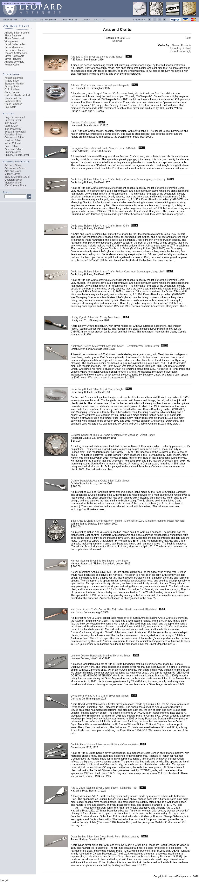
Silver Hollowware (14, 55)
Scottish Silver (12, 120)
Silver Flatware (12, 58)
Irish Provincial (12, 128)
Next (188, 37)
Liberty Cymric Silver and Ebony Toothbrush (95, 317)
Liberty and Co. (13, 98)
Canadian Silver (13, 134)
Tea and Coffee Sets (16, 53)
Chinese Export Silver (16, 154)
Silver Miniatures (13, 47)
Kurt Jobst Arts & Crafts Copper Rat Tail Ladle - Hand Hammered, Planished (113, 609)
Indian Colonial (12, 143)
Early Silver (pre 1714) (17, 176)
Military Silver (12, 173)
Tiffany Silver (11, 80)
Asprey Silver (12, 86)
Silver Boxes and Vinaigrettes (14, 40)
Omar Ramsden (13, 103)
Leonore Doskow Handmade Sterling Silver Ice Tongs (101, 655)
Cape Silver (10, 125)
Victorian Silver (13, 182)
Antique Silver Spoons (17, 32)
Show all (117, 40)
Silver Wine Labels (14, 50)
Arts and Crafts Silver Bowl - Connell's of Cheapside (100, 85)
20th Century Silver (15, 185)
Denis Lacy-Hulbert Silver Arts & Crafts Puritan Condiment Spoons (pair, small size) (118, 179)
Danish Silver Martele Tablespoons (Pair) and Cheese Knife (104, 744)
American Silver (13, 149)
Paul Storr (10, 106)
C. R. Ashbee (11, 89)
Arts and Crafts (13, 171)
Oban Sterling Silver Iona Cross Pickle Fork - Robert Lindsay (105, 836)
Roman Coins (12, 64)
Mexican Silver (12, 140)
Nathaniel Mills (12, 101)
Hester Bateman (13, 77)
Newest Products (181, 45)
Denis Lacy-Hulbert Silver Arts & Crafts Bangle (97, 389)
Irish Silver (10, 122)
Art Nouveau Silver (15, 168)
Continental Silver (14, 137)
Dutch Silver (11, 146)
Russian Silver (12, 152)
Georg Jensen (12, 92)
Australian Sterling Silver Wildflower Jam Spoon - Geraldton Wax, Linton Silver (115, 346)
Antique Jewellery (14, 61)
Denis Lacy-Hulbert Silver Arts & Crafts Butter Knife (100, 225)
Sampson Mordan (14, 83)
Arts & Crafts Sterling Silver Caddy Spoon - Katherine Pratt (104, 787)
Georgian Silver (13, 179)
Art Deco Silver (13, 165)
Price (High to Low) (180, 48)
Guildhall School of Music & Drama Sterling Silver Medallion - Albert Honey (113, 434)
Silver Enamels (13, 35)
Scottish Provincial (15, 131)
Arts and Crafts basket (83, 122)
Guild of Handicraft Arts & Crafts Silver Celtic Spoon (100, 480)
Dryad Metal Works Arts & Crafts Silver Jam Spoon (99, 695)
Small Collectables (14, 44)
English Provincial (14, 117)
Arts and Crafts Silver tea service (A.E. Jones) (97, 56)
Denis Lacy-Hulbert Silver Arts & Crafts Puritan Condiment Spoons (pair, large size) (117, 271)
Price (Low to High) (180, 51)
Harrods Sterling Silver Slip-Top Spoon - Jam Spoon (100, 560)
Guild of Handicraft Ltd (17, 95)
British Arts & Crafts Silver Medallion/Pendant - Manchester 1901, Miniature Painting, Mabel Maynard (127, 520)
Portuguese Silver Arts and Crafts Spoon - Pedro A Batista (103, 148)
